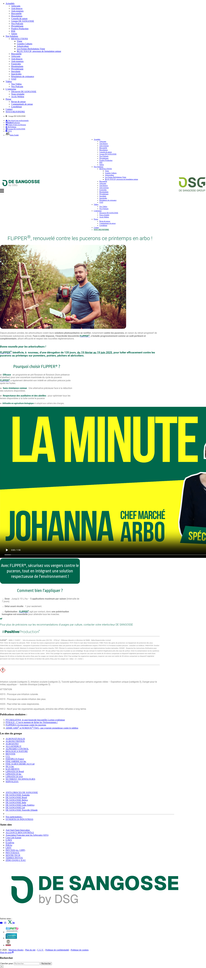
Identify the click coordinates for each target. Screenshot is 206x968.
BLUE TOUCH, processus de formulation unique (39, 51)
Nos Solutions (12, 36)
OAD (13, 79)
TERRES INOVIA (14, 858)
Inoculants (15, 71)
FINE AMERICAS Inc (16, 761)
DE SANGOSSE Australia (18, 795)
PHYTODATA (12, 853)
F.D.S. (9, 131)
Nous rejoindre (17, 94)
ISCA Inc (10, 766)
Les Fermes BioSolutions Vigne (31, 49)
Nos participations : (14, 817)
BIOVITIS (10, 754)
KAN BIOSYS (12, 769)
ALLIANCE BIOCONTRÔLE (20, 832)
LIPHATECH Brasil (15, 771)
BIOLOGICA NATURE (17, 751)
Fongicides (16, 64)
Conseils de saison (19, 18)
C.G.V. (40, 950)
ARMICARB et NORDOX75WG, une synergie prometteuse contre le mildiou (42, 728)
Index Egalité (14, 135)
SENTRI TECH (13, 855)
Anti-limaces (16, 8)
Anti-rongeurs (17, 11)
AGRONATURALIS (15, 739)
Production (13, 123)
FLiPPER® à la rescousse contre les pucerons (26, 725)
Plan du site (30, 950)
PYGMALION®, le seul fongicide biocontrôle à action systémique (35, 720)
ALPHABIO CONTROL (17, 749)
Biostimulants (17, 66)
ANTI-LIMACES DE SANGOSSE (22, 792)
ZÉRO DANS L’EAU (16, 860)
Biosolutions (16, 16)
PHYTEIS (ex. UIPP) (15, 850)
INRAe (9, 845)
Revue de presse (18, 101)
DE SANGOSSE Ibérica (17, 800)
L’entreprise (11, 89)
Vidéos (9, 81)
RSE (13, 31)
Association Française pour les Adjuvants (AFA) (27, 835)
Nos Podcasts (17, 23)
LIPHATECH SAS (14, 776)
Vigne (19, 41)
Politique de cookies (80, 950)
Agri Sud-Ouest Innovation (18, 830)
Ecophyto (10, 842)
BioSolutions (11, 127)
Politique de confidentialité (57, 950)
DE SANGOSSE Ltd (15, 807)
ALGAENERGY (13, 746)
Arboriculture (23, 46)
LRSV (8, 847)
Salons (14, 33)
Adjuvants (15, 6)
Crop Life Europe (13, 837)
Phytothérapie (17, 26)
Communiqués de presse (22, 104)
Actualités (10, 3)
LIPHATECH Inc (13, 774)
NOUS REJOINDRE (15, 111)
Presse (8, 99)
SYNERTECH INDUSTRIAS (19, 819)
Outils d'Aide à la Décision (17, 125)
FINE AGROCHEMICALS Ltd (20, 764)
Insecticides (16, 74)
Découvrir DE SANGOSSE (23, 91)
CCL (8, 756)
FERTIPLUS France (15, 759)
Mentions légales (16, 950)
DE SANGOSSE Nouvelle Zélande (22, 810)
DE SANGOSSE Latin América (20, 805)
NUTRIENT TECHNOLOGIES (20, 779)
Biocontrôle (16, 13)
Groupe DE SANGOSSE (22, 21)
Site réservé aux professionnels (18, 121)
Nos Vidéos (16, 84)
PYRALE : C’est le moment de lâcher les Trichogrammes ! (32, 722)
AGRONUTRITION (15, 741)
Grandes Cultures (24, 44)
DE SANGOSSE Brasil (16, 797)
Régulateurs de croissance (22, 76)
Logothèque (16, 106)
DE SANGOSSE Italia (16, 802)
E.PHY (9, 840)
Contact (9, 109)
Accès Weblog (17, 96)
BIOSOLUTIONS (19, 38)
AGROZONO (12, 744)
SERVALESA (12, 781)
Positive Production (19, 28)
